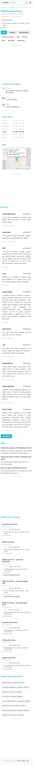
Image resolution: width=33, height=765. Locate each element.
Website (12, 32)
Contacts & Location (8, 37)
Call (4, 32)
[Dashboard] (30, 2)
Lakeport (18, 7)
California (12, 7)
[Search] (26, 2)
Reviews (24, 37)
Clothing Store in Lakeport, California (13, 682)
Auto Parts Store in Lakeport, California (13, 705)
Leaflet (19, 168)
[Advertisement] (16, 62)
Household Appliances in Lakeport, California (15, 687)
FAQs (3, 40)
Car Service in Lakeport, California (12, 696)
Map (18, 37)
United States (4, 7)
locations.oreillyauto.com (12, 107)
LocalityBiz (5, 2)
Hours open (11, 40)
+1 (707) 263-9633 (11, 99)
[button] (17, 159)
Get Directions (23, 32)
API (28, 761)
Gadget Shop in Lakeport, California (13, 715)
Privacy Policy (21, 761)
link (17, 473)
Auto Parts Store (7, 20)
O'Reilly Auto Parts (14, 150)
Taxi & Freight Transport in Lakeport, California (16, 701)
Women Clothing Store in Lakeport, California (15, 710)
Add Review (21, 40)
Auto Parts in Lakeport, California (12, 692)
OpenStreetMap (26, 168)
